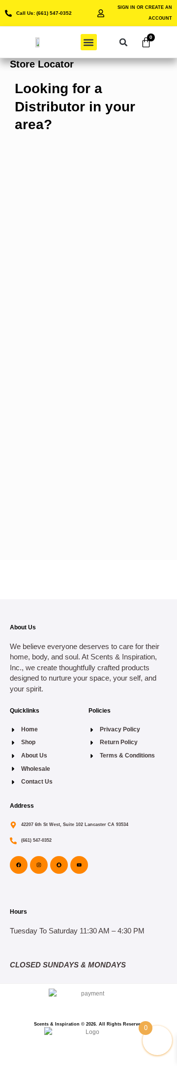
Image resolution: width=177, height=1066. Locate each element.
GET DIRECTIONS (57, 443)
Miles (56, 426)
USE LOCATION (88, 489)
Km (34, 426)
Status (31, 248)
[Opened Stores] (44, 263)
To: (26, 389)
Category (35, 200)
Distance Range (44, 214)
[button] (89, 42)
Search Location (45, 170)
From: (30, 352)
